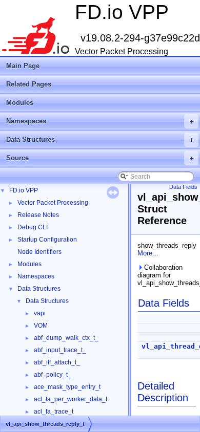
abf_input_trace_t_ (60, 350)
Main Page (22, 66)
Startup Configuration (47, 239)
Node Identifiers (39, 251)
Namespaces (99, 121)
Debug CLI (32, 227)
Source (99, 158)
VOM (41, 325)
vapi (40, 313)
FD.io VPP (23, 190)
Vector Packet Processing (52, 202)
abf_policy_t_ (52, 374)
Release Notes (38, 215)
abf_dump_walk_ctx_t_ (66, 337)
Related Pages (28, 84)
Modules (19, 102)
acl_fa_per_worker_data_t (70, 399)
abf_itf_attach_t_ (57, 362)
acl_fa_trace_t (53, 411)
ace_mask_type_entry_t (67, 387)
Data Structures (99, 139)
